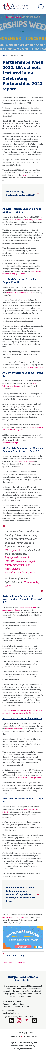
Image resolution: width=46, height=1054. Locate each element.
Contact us (15, 1037)
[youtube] (34, 1020)
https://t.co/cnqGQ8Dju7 (18, 557)
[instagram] (19, 1020)
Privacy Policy (29, 1037)
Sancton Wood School (14, 729)
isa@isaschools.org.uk (11, 1013)
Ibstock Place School (28, 607)
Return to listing (15, 955)
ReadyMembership (23, 1049)
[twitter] (26, 1020)
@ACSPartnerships (10, 443)
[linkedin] (11, 1020)
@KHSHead (11, 561)
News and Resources (14, 17)
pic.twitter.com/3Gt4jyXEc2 (20, 572)
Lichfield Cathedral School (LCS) (19, 293)
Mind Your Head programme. (29, 778)
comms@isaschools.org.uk (13, 917)
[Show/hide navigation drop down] (41, 6)
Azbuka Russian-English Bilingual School (25, 220)
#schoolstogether (28, 561)
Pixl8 (35, 1043)
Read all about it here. (34, 367)
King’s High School (26, 461)
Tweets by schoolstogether (13, 962)
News (4, 56)
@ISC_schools (12, 568)
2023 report (27, 175)
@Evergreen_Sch (14, 550)
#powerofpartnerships (17, 564)
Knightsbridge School (11, 610)
